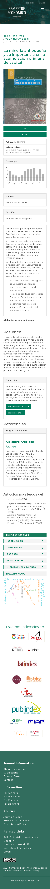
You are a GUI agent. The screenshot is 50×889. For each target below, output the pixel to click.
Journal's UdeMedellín (16, 844)
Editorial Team (12, 776)
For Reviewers (11, 796)
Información (15, 541)
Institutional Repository (17, 848)
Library (7, 851)
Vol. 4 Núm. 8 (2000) (17, 39)
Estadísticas (15, 560)
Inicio (6, 36)
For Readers (10, 800)
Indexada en (14, 547)
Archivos (18, 36)
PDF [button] (25, 128)
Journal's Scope (12, 817)
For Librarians (11, 804)
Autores (12, 554)
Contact (8, 780)
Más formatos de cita (18, 406)
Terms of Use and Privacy (26, 870)
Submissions (10, 772)
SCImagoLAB (32, 880)
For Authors (10, 793)
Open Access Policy (14, 824)
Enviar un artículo (17, 535)
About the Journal (14, 769)
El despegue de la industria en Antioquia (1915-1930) (21, 518)
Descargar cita (15, 413)
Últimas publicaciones (21, 567)
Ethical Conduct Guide (17, 820)
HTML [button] (25, 134)
